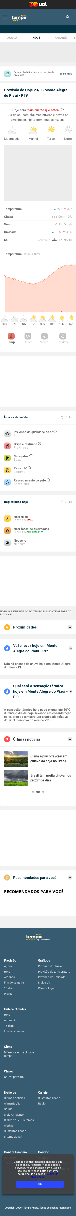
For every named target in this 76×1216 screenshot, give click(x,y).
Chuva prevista (14, 1076)
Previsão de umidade (51, 977)
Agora (12, 37)
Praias (8, 993)
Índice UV (44, 982)
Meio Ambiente (14, 1114)
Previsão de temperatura (54, 971)
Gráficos (44, 960)
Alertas (8, 1125)
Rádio (42, 1103)
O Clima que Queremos (19, 1120)
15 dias (9, 988)
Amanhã (61, 37)
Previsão (10, 960)
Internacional (12, 1136)
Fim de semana (14, 982)
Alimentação (12, 1103)
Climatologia (46, 988)
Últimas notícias (14, 1098)
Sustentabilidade (15, 1131)
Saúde (8, 1109)
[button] (33, 792)
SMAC (30, 519)
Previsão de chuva (50, 966)
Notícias (10, 1092)
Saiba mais (66, 73)
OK (40, 1184)
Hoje (36, 37)
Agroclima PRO (35, 532)
